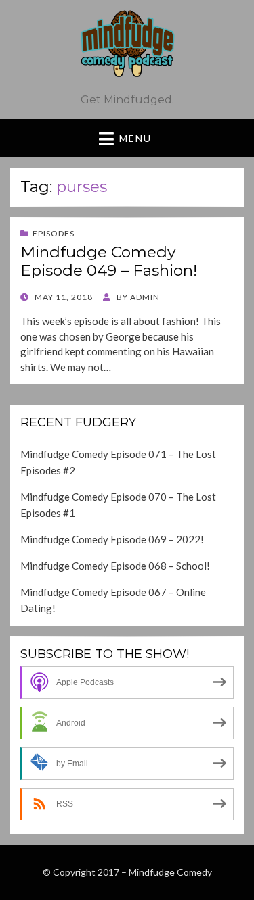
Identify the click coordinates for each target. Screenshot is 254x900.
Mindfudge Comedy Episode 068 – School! (115, 565)
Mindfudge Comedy (170, 872)
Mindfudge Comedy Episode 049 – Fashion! (108, 261)
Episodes (54, 233)
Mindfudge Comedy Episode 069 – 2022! (112, 539)
